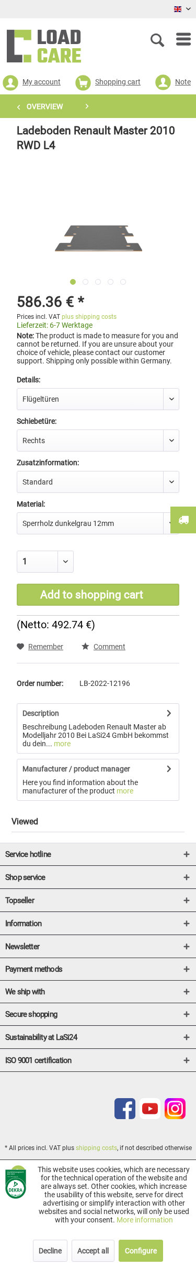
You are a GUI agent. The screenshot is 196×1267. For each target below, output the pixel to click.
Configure (141, 1251)
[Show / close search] (159, 39)
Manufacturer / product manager (76, 769)
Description (40, 713)
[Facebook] (124, 1116)
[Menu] (178, 39)
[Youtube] (150, 1116)
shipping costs (96, 1148)
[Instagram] (175, 1116)
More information (145, 1220)
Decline (50, 1251)
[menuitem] (178, 39)
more (61, 743)
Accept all (93, 1251)
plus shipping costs (89, 316)
